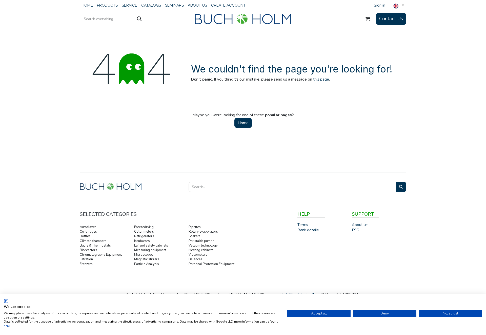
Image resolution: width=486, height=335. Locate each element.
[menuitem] (87, 5)
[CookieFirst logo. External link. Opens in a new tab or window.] (6, 301)
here (7, 326)
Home (243, 122)
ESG (355, 230)
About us (360, 224)
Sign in (379, 5)
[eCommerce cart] (368, 19)
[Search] (139, 19)
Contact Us (391, 18)
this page (321, 79)
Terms (302, 224)
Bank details (308, 230)
